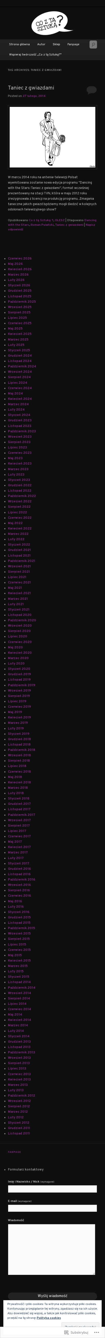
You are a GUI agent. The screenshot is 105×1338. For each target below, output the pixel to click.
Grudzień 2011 (19, 1128)
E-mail (20, 1201)
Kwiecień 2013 (19, 1080)
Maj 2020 (15, 648)
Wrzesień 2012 (19, 1101)
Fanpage (73, 44)
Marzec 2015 (18, 966)
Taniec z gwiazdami (31, 88)
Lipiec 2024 (17, 383)
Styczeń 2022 (19, 545)
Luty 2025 (16, 345)
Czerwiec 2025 (20, 323)
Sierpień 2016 (19, 891)
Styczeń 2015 (18, 977)
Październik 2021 (21, 561)
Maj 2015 (15, 955)
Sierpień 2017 (19, 826)
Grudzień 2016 (19, 869)
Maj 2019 (15, 712)
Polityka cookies (49, 1318)
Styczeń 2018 (18, 799)
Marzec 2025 (18, 340)
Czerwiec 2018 (19, 772)
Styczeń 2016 (18, 912)
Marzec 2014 (18, 1026)
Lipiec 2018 (17, 766)
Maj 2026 (15, 264)
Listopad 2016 (19, 874)
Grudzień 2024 (20, 356)
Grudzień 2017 (19, 804)
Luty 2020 (16, 664)
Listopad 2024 (20, 361)
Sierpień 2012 (19, 1107)
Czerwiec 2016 (19, 896)
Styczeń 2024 (19, 415)
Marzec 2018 (18, 788)
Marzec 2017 (18, 853)
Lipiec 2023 (17, 448)
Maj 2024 (15, 394)
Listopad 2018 (19, 745)
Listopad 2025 (19, 297)
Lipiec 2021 (17, 577)
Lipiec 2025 (17, 318)
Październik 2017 (21, 815)
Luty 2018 (16, 793)
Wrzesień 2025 (20, 307)
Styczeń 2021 (18, 610)
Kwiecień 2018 (19, 783)
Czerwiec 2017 (19, 837)
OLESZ (60, 220)
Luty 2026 (16, 280)
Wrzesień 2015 (19, 934)
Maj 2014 (15, 1015)
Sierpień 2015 (19, 939)
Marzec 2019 (18, 723)
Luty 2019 (16, 729)
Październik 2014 (21, 988)
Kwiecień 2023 (20, 464)
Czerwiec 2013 (19, 1074)
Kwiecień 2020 (20, 653)
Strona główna (19, 44)
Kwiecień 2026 (20, 269)
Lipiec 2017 (17, 831)
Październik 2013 (21, 1053)
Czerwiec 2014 (19, 1009)
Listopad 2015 (19, 923)
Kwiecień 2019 (19, 718)
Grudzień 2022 (20, 486)
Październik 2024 (22, 367)
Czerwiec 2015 (19, 950)
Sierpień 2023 (19, 442)
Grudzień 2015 (19, 918)
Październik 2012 (21, 1096)
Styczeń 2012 (18, 1123)
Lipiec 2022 (17, 513)
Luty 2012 (16, 1118)
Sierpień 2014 (19, 999)
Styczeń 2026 (19, 286)
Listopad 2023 (19, 426)
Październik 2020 (22, 621)
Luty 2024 (16, 410)
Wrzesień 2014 (19, 993)
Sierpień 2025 (19, 313)
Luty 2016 (16, 907)
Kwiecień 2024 (20, 399)
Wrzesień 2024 (20, 372)
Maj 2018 (15, 777)
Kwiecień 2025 (20, 334)
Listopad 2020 (20, 615)
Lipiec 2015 (17, 945)
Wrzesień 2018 (19, 756)
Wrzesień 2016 (19, 885)
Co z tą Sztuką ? (41, 220)
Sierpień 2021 (19, 572)
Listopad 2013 (19, 1047)
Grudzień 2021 (19, 550)
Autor (41, 44)
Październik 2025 (22, 302)
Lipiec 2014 (17, 1004)
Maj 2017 (15, 842)
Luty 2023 (16, 475)
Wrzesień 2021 (19, 567)
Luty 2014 (16, 1031)
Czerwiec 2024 (20, 388)
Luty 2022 (16, 539)
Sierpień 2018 (19, 761)
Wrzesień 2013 (19, 1058)
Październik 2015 (21, 928)
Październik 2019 (21, 685)
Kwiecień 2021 (19, 593)
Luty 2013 (16, 1090)
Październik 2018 (21, 750)
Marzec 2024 (18, 404)
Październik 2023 (22, 432)
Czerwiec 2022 (20, 518)
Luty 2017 (16, 858)
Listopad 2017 (19, 809)
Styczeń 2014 (19, 1037)
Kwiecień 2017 (19, 847)
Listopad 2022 (19, 491)
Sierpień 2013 (19, 1063)
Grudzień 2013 (19, 1042)
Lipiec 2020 (17, 637)
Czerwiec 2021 (19, 583)
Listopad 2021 (19, 556)
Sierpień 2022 (19, 507)
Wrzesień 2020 (20, 626)
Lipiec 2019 (17, 702)
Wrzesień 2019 (19, 691)
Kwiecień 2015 (19, 961)
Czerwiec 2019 (19, 707)
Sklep (56, 44)
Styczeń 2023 (19, 480)
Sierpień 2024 (19, 377)
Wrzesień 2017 (19, 820)
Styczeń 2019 (18, 734)
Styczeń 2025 (19, 350)
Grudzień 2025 (20, 291)
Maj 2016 (15, 902)
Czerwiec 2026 (20, 259)
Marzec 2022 (18, 534)
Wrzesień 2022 (20, 502)
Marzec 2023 (18, 469)
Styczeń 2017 (18, 864)
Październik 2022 (22, 496)
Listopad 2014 (19, 982)
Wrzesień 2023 (20, 437)
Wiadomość (16, 1220)
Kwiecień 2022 (20, 529)
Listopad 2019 (19, 680)
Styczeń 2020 (19, 669)
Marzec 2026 (18, 275)
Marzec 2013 (18, 1085)
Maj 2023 (15, 458)
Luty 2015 (16, 972)
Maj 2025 (15, 329)
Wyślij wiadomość (53, 1296)
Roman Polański (42, 225)
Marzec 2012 (18, 1112)
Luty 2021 (16, 604)
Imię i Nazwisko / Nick (31, 1182)
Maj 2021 (15, 588)
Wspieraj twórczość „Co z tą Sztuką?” (35, 55)
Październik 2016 (21, 880)
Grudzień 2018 (19, 739)
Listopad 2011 (19, 1134)
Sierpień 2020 (19, 631)
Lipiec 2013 (17, 1069)
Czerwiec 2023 (20, 453)
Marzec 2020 (18, 658)
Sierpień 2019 (19, 696)
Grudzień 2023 (20, 421)
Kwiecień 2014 (19, 1020)
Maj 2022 (15, 523)
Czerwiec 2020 (20, 642)
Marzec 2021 (18, 599)
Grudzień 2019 (19, 674)
